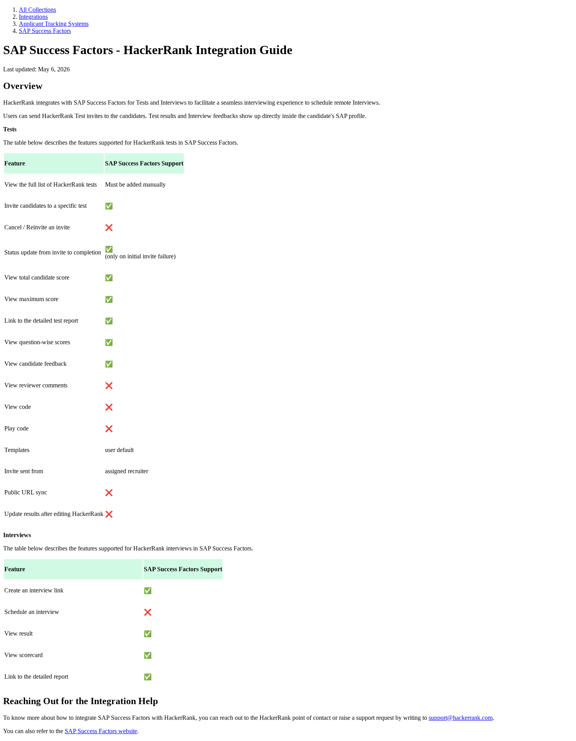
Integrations (33, 16)
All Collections (37, 9)
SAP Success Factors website (101, 731)
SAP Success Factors (45, 30)
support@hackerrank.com (461, 717)
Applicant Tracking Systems (54, 23)
